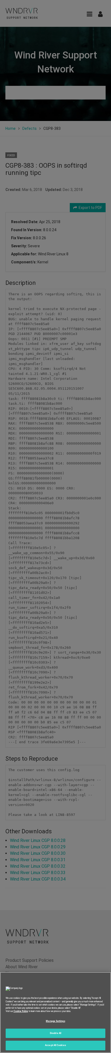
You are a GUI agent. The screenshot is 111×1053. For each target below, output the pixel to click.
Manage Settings (55, 1021)
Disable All (55, 1033)
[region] (55, 1012)
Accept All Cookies (55, 1045)
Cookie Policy (20, 1011)
